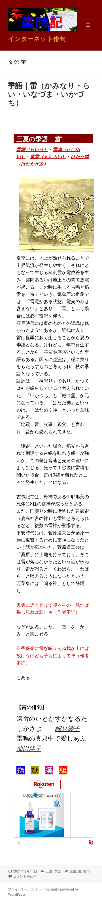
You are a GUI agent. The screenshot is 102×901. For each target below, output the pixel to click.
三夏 (49, 871)
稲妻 (57, 359)
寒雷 (61, 352)
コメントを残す (25, 876)
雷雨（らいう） (32, 149)
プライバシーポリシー (25, 889)
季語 (57, 871)
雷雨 (86, 871)
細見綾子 (67, 728)
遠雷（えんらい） (48, 156)
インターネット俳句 (37, 38)
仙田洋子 (28, 748)
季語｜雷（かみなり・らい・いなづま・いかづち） (49, 93)
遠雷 (72, 871)
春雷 (48, 352)
